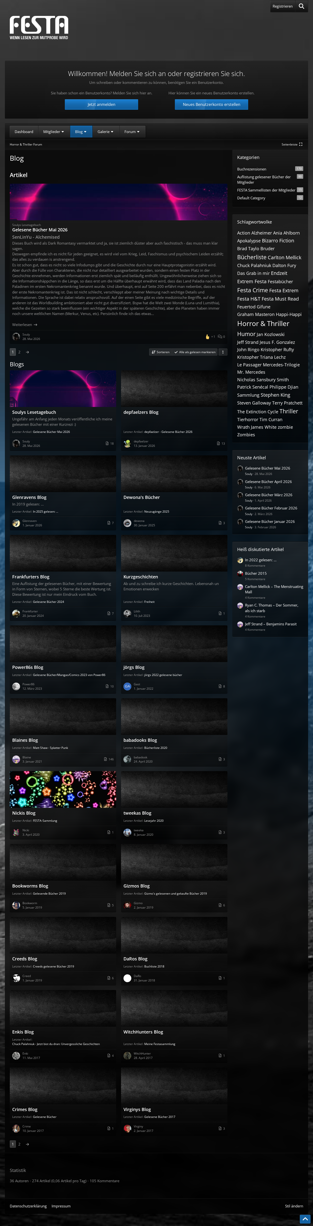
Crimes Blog (24, 1109)
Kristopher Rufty (277, 349)
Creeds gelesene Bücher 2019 (53, 966)
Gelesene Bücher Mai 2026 (39, 230)
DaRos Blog (135, 959)
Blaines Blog (25, 740)
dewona (139, 521)
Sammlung (248, 395)
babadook (140, 757)
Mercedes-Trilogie (281, 365)
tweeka (139, 830)
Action (243, 233)
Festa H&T (248, 298)
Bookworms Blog (30, 886)
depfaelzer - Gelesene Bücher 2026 (168, 432)
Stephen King (275, 395)
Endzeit (279, 273)
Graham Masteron (256, 314)
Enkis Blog (23, 1032)
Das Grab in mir (253, 273)
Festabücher (280, 281)
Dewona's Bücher (141, 497)
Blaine (26, 757)
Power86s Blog (27, 667)
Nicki (25, 830)
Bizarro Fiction (278, 240)
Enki (25, 1053)
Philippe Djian (283, 387)
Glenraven (29, 521)
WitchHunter (142, 1053)
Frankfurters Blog (30, 577)
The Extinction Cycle (257, 412)
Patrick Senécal (252, 387)
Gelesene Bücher (44, 1117)
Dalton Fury (284, 265)
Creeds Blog (24, 959)
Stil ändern (294, 1206)
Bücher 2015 (256, 573)
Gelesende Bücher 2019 (49, 893)
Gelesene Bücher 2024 (48, 602)
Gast (137, 684)
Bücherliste (252, 257)
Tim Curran (270, 419)
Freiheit (149, 602)
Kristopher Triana (255, 357)
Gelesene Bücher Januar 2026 (270, 521)
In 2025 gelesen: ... (45, 511)
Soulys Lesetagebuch (34, 412)
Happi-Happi (289, 314)
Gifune (263, 307)
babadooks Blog (140, 740)
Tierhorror (247, 419)
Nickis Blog (23, 813)
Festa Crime (252, 290)
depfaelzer (141, 441)
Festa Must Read (280, 298)
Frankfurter (30, 611)
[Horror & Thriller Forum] (39, 27)
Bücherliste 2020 (155, 748)
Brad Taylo (248, 248)
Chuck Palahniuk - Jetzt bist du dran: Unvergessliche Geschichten (56, 1044)
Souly (26, 441)
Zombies (246, 435)
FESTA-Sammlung (45, 821)
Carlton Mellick (285, 257)
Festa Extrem (284, 290)
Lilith (137, 611)
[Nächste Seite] (27, 352)
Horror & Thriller (263, 323)
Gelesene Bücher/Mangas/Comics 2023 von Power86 (69, 675)
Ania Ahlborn (286, 233)
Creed (26, 976)
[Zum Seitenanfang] (305, 1219)
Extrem (245, 281)
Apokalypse (249, 241)
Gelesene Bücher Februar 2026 (271, 508)
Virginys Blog (137, 1109)
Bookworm (29, 903)
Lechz (280, 357)
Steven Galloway (254, 403)
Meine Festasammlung (159, 1044)
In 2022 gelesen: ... (261, 559)
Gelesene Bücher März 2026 (268, 494)
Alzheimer (261, 233)
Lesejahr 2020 (154, 821)
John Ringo (248, 349)
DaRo (137, 976)
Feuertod (246, 307)
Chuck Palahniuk (254, 265)
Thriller (288, 411)
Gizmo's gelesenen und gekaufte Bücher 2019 (175, 893)
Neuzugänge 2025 (156, 511)
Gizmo (138, 903)
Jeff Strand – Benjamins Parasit (271, 623)
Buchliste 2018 (154, 966)
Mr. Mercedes (251, 372)
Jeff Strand (247, 342)
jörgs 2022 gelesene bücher (163, 675)
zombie (285, 427)
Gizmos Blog (136, 886)
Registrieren (283, 6)
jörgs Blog (134, 667)
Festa (261, 281)
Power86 (28, 684)
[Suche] (301, 6)
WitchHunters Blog (143, 1032)
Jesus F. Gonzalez (277, 342)
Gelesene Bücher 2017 (159, 1117)
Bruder (267, 248)
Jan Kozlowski (271, 334)
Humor (246, 334)
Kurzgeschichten (140, 577)
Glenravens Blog (29, 497)
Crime (26, 1126)
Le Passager (249, 365)
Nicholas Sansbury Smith (263, 379)
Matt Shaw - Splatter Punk (50, 748)
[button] (160, 352)
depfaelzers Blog (140, 412)
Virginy (138, 1126)
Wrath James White (257, 427)
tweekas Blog (137, 813)
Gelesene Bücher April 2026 (268, 481)
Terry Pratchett (287, 403)
